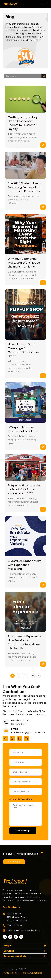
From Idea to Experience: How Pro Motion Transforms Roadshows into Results (25, 642)
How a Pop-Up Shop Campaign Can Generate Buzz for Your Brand (23, 350)
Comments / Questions (21, 799)
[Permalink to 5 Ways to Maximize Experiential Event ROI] (25, 402)
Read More (43, 145)
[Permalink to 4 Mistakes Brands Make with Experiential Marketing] (25, 536)
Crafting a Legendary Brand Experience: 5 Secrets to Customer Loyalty (22, 123)
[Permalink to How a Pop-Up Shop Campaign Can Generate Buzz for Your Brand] (25, 314)
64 (33, 675)
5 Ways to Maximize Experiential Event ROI (22, 429)
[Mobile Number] (6, 722)
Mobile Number (20, 720)
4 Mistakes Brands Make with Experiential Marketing (24, 565)
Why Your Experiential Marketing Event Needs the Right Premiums (24, 262)
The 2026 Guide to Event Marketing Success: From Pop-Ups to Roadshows (25, 187)
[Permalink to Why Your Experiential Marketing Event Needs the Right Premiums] (25, 234)
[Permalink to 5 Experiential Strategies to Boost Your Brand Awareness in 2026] (25, 467)
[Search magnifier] (43, 76)
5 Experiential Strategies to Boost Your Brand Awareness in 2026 (24, 489)
